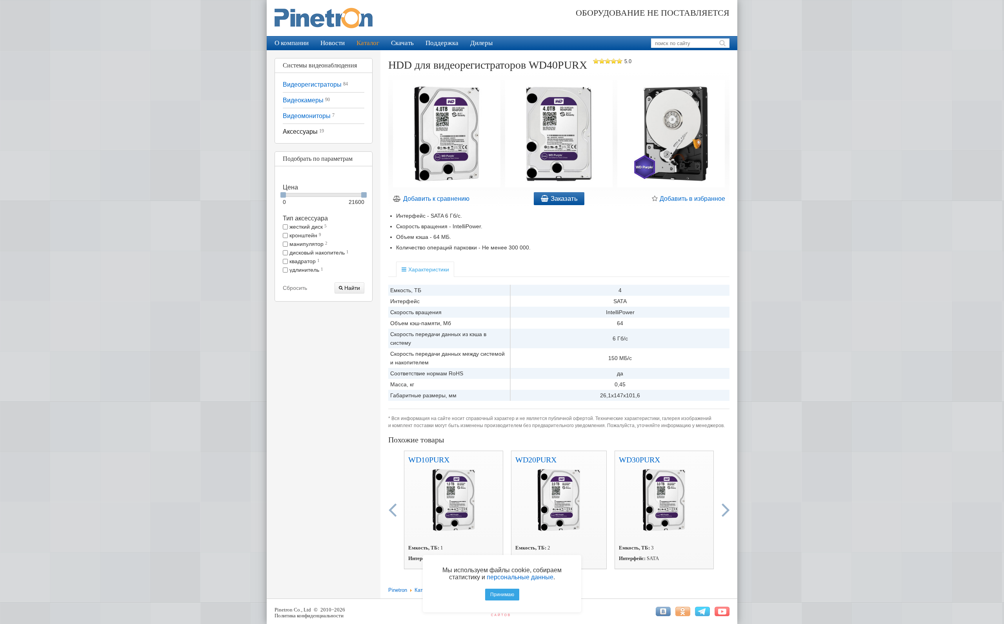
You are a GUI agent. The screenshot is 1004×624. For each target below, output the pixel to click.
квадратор (304, 261)
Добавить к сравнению (435, 198)
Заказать (563, 198)
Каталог (367, 43)
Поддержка (442, 43)
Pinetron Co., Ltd (293, 610)
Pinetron (397, 590)
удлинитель (305, 270)
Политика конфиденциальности (309, 616)
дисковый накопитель (318, 252)
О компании (292, 43)
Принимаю (502, 594)
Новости (332, 43)
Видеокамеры (306, 100)
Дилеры (481, 43)
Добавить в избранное (691, 198)
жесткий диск (307, 226)
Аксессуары (303, 131)
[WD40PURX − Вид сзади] (671, 135)
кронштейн (304, 235)
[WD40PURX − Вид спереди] (559, 135)
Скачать (402, 43)
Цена (290, 187)
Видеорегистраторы (315, 84)
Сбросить (295, 288)
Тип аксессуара (305, 218)
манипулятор (307, 244)
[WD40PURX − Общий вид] (447, 135)
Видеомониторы (309, 116)
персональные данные (520, 577)
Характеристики (428, 269)
